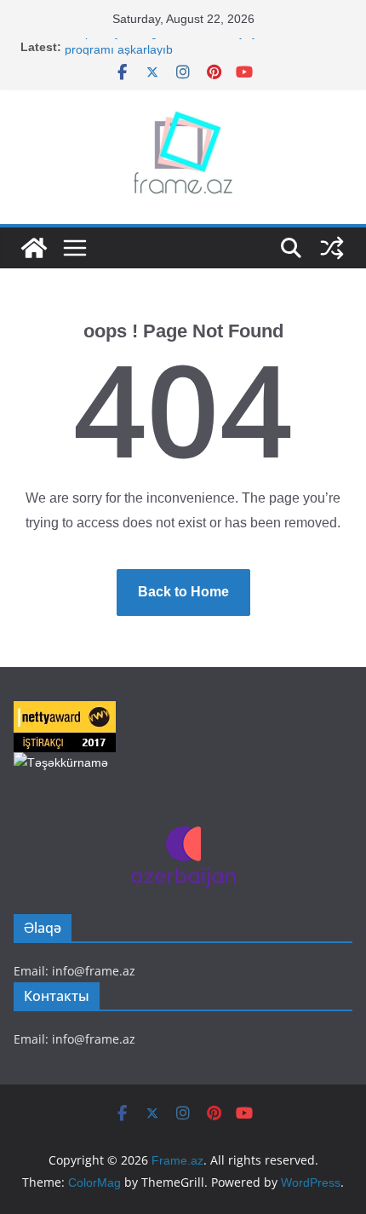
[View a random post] (332, 247)
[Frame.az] (34, 247)
